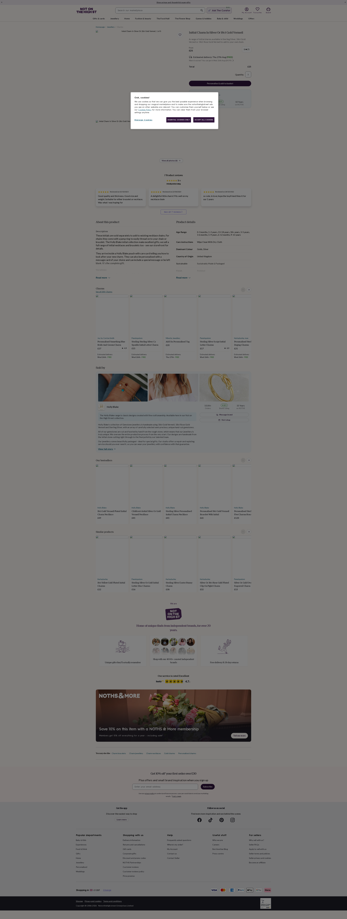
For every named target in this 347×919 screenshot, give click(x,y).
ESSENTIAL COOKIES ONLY (179, 120)
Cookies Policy (144, 110)
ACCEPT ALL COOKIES (204, 120)
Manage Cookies (143, 120)
